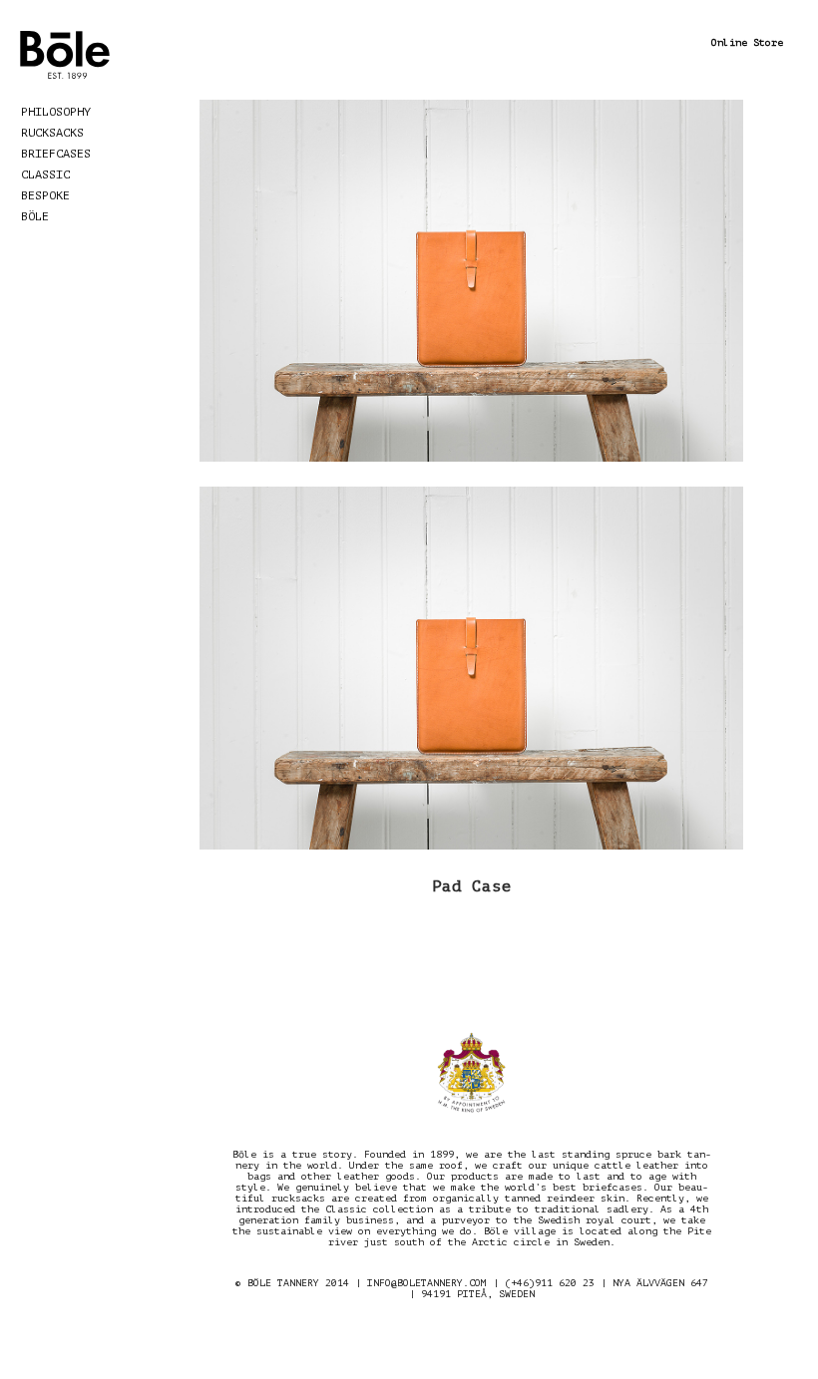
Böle (35, 216)
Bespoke (45, 195)
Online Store (747, 42)
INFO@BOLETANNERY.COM (427, 1282)
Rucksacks (52, 133)
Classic (45, 174)
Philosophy (56, 112)
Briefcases (56, 154)
